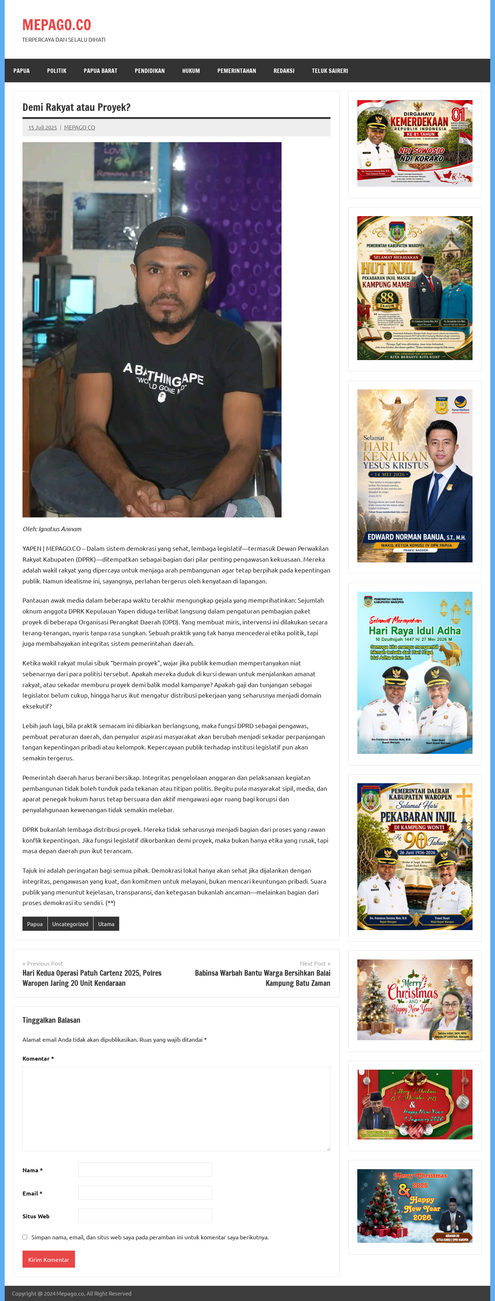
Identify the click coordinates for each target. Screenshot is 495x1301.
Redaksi (284, 71)
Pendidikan (150, 71)
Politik (56, 71)
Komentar (38, 1058)
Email (32, 1193)
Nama (32, 1170)
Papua (21, 71)
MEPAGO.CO (56, 24)
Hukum (191, 71)
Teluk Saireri (330, 71)
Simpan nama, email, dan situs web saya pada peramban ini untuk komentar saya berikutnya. (150, 1236)
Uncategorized (70, 923)
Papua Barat (100, 71)
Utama (106, 923)
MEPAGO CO (79, 127)
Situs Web (36, 1216)
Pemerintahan (236, 71)
